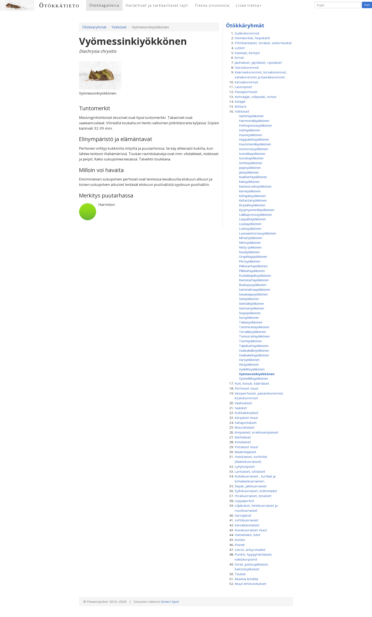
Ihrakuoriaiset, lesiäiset (253, 496)
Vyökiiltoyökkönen (252, 369)
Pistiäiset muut (246, 447)
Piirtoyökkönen (249, 261)
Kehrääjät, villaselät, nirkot (255, 97)
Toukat (240, 574)
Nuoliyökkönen (249, 252)
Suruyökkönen (249, 317)
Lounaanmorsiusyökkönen (257, 233)
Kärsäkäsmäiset (247, 525)
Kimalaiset (243, 442)
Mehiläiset (243, 437)
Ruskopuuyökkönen (253, 285)
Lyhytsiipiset (245, 466)
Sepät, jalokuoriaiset (251, 486)
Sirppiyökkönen (250, 313)
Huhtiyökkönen (249, 130)
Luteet (240, 48)
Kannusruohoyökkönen (255, 186)
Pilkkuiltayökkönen (252, 271)
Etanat (240, 544)
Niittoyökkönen (250, 242)
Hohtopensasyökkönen (255, 125)
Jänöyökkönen (249, 172)
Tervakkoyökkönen (252, 331)
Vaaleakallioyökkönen (254, 350)
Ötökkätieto (59, 5)
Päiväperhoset (246, 92)
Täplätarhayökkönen (253, 345)
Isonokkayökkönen (252, 153)
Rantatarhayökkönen (254, 280)
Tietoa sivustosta (212, 5)
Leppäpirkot (244, 501)
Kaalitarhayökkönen (253, 177)
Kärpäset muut (246, 417)
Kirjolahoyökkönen (252, 205)
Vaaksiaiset (243, 403)
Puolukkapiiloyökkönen (255, 275)
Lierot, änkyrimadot (250, 549)
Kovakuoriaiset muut (251, 530)
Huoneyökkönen (250, 135)
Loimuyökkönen (250, 228)
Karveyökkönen (250, 191)
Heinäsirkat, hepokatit (252, 38)
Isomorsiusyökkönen (253, 149)
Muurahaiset (244, 427)
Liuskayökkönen (250, 224)
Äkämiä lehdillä (246, 579)
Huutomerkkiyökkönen (255, 144)
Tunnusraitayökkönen (254, 336)
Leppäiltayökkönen (252, 219)
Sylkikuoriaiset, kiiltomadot (256, 491)
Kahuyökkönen (249, 181)
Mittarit (240, 106)
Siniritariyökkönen (251, 308)
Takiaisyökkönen (250, 322)
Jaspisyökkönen (250, 167)
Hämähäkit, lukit (247, 535)
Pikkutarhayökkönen (253, 266)
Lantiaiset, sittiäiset (250, 471)
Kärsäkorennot (246, 82)
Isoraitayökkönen (251, 158)
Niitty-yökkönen (250, 247)
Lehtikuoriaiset (246, 520)
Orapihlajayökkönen (253, 256)
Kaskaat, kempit (247, 53)
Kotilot (240, 540)
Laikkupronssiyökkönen (255, 214)
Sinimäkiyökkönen (251, 303)
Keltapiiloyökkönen (252, 196)
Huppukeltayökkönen (254, 139)
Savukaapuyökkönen (253, 294)
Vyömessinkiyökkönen (256, 374)
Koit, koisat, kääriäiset (252, 383)
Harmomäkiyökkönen (254, 120)
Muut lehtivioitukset (250, 583)
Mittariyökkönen (250, 238)
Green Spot (170, 601)
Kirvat (239, 57)
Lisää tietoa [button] (247, 5)
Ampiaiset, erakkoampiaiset (256, 432)
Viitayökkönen (249, 364)
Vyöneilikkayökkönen (253, 378)
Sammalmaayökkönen (254, 289)
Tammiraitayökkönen (254, 327)
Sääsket (241, 408)
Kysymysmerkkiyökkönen (256, 210)
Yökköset (119, 27)
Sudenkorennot (247, 33)
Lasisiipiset (243, 87)
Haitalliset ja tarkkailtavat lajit (157, 5)
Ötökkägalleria (104, 5)
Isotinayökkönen (250, 163)
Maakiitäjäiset (245, 452)
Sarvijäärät (243, 515)
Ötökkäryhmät (94, 27)
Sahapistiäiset (246, 422)
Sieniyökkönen (249, 299)
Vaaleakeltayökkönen (254, 355)
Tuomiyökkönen (250, 341)
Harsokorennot (247, 67)
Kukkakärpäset (246, 412)
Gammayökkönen (251, 116)
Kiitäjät (240, 101)
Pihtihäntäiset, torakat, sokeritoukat (263, 43)
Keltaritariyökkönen (253, 200)
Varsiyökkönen (249, 359)
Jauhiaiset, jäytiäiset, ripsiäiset (258, 62)
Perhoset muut (246, 388)
